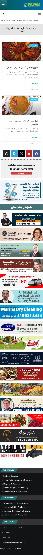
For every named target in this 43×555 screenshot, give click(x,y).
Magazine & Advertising (12, 484)
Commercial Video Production (14, 507)
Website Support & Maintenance (15, 503)
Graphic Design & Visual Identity (15, 488)
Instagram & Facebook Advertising (16, 511)
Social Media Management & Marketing (18, 480)
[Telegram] (14, 153)
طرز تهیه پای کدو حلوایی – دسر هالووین (23, 122)
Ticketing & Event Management (15, 515)
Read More (34, 83)
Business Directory (10, 476)
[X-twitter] (21, 153)
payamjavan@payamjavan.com (13, 542)
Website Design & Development (15, 491)
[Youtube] (29, 153)
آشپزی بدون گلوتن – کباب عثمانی (22, 67)
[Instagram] (6, 153)
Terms (19, 549)
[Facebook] (36, 153)
